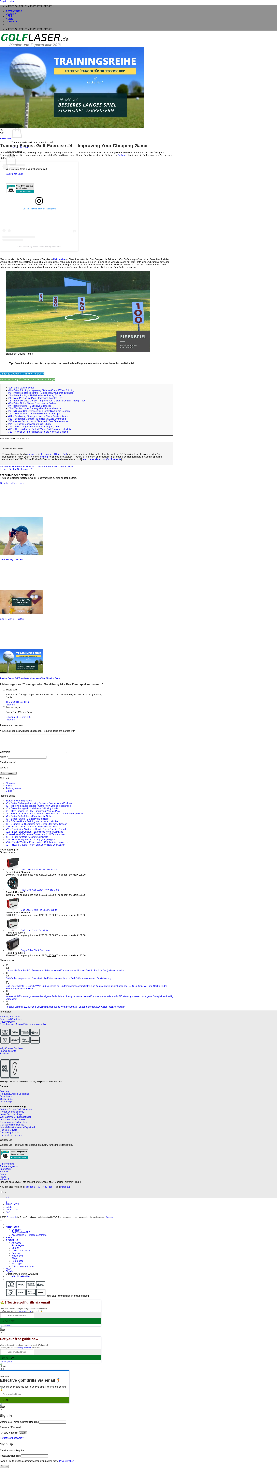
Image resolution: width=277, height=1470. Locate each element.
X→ (40, 1187)
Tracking (4, 1091)
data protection (24, 1311)
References (17, 1261)
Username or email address (19, 1422)
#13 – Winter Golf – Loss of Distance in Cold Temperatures (38, 421)
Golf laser (16, 1230)
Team (3, 1174)
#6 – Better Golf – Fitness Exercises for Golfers (32, 403)
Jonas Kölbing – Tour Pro (11, 559)
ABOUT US (12, 1209)
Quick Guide (6, 1099)
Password (10, 1427)
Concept (16, 1253)
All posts (10, 783)
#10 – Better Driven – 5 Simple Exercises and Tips (34, 413)
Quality (15, 1248)
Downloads (6, 1096)
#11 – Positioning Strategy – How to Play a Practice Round (38, 416)
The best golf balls (9, 1132)
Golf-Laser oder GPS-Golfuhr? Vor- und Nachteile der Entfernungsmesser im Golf (47, 986)
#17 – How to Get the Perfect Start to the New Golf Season (38, 432)
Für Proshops (7, 1164)
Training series (5, 138)
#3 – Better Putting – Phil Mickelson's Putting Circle (34, 395)
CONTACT (11, 21)
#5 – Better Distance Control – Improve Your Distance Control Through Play (46, 400)
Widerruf (4, 1179)
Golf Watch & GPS (21, 1232)
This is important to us (23, 1266)
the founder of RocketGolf (54, 454)
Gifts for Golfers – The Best (12, 619)
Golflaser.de (12, 1217)
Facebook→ (30, 1187)
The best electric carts (11, 1135)
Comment (5, 752)
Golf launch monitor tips (12, 1124)
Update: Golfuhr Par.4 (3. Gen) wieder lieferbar (29, 970)
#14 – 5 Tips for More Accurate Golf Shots (29, 424)
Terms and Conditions (11, 1019)
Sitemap (109, 1217)
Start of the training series (21, 387)
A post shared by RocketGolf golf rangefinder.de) (39, 246)
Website (4, 767)
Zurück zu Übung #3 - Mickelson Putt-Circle (22, 373)
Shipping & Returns (10, 1016)
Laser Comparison (21, 1250)
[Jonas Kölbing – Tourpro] (21, 554)
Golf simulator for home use (14, 1119)
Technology (6, 1101)
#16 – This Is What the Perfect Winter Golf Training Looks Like (40, 429)
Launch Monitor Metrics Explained (17, 1127)
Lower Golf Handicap (11, 1114)
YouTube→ (49, 1187)
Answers (10, 704)
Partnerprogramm (9, 1166)
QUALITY (11, 14)
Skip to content (7, 1)
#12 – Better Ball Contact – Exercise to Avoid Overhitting (37, 419)
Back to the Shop (14, 174)
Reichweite (59, 259)
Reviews (4, 1053)
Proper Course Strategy (12, 1112)
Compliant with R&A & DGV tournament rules (23, 1024)
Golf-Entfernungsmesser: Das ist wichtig (26, 978)
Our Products (113, 459)
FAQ (8, 1212)
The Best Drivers (8, 1130)
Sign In (23, 1433)
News (9, 785)
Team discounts (8, 1051)
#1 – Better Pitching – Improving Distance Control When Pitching (41, 390)
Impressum (5, 1169)
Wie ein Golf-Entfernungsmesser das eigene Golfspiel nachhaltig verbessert (44, 996)
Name (4, 757)
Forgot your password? (12, 1438)
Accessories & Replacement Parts (29, 1235)
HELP (9, 16)
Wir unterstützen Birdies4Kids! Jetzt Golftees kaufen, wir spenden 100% (36, 466)
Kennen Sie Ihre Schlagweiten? (16, 469)
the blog (44, 457)
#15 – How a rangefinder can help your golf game (33, 426)
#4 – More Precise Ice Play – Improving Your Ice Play (35, 398)
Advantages (18, 1245)
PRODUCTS (12, 1204)
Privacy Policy (7, 1022)
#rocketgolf (17, 1256)
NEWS (9, 19)
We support (17, 1263)
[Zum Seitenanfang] (1, 1220)
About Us (16, 1243)
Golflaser (122, 155)
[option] (87, 1197)
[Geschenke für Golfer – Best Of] (21, 613)
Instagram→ (66, 1187)
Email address (8, 762)
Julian (30, 454)
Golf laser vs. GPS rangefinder (15, 1117)
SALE (9, 1207)
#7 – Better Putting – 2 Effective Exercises (29, 406)
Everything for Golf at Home (14, 1122)
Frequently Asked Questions (14, 1094)
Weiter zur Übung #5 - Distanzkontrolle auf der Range (27, 379)
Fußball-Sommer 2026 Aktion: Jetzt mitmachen (30, 1007)
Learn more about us (93, 459)
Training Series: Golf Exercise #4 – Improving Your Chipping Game (30, 678)
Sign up (4, 1466)
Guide (9, 791)
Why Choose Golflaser (11, 1048)
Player (15, 1258)
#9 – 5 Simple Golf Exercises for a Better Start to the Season (39, 411)
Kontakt (4, 1171)
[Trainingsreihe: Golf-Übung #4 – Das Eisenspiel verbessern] (21, 672)
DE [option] (7, 1197)
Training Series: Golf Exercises (16, 1109)
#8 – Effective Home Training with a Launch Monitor (34, 408)
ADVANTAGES (14, 11)
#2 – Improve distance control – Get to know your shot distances (40, 393)
